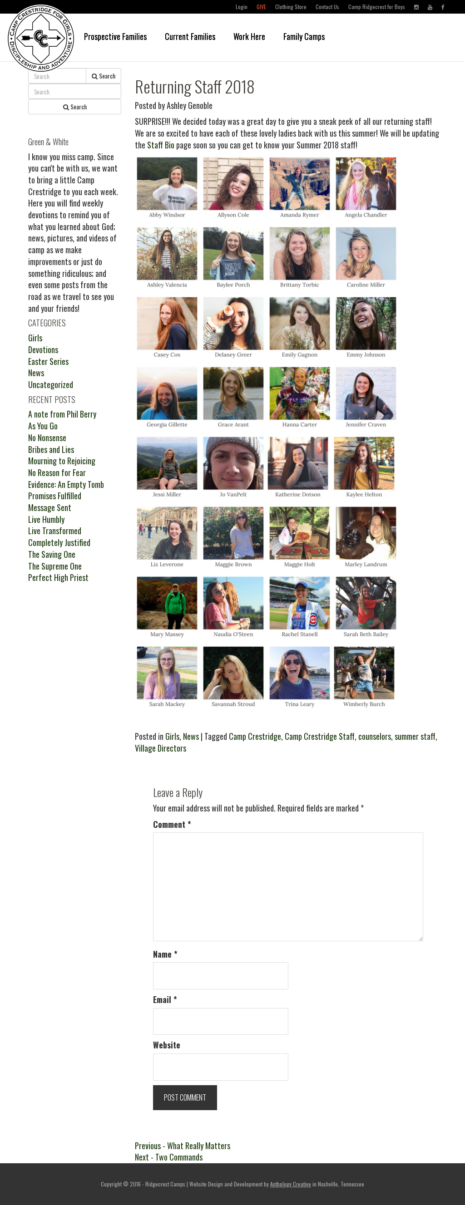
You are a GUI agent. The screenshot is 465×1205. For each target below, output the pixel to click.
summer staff (415, 736)
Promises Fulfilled (54, 496)
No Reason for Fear (57, 472)
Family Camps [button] (304, 36)
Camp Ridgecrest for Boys (376, 6)
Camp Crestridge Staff (320, 736)
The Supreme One (55, 566)
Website (166, 1045)
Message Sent (49, 507)
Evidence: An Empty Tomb (66, 484)
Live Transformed (54, 530)
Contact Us (327, 6)
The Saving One (51, 554)
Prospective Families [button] (115, 36)
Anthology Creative (290, 1184)
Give (261, 6)
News (191, 736)
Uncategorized (50, 384)
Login (241, 6)
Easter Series (48, 361)
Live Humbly (46, 519)
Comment (172, 824)
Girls (172, 736)
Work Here (249, 36)
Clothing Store (291, 6)
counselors (374, 736)
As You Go (43, 426)
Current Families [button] (190, 36)
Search (106, 75)
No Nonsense (47, 437)
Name (165, 954)
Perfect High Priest (58, 577)
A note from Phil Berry (62, 414)
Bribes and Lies (51, 449)
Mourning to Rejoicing (61, 461)
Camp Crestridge (255, 736)
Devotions (43, 349)
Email (165, 999)
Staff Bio (160, 145)
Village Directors (160, 748)
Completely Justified (59, 542)
